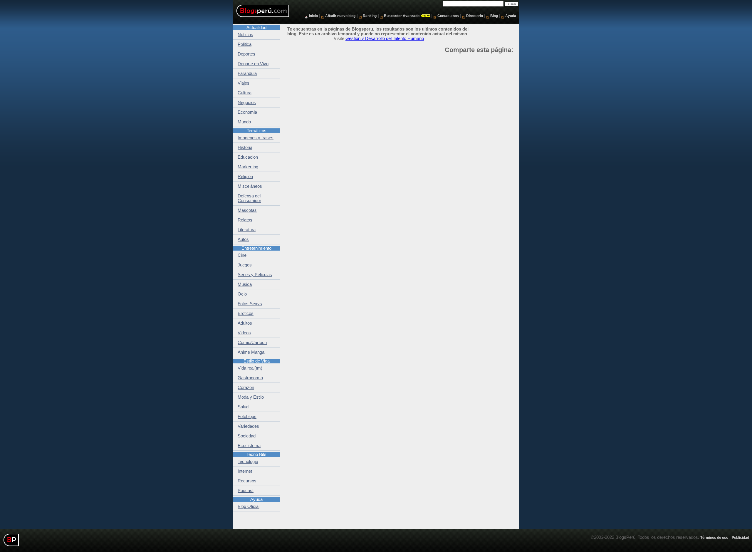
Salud (243, 407)
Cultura (244, 92)
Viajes (243, 83)
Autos (243, 239)
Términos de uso (714, 537)
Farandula (247, 73)
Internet (245, 471)
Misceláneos (250, 186)
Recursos (247, 481)
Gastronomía (250, 377)
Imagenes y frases (255, 137)
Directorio (474, 16)
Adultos (245, 323)
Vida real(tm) (250, 368)
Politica (244, 44)
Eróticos (246, 313)
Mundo (244, 122)
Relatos (245, 220)
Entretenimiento (256, 248)
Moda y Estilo (251, 397)
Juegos (245, 265)
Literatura (247, 229)
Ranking (370, 16)
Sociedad (247, 436)
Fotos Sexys (250, 303)
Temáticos (256, 130)
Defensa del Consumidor (249, 198)
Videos (244, 332)
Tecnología (248, 461)
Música (245, 284)
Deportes (246, 54)
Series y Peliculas (255, 274)
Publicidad (740, 537)
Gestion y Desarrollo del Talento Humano (384, 38)
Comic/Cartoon (252, 342)
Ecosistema (249, 445)
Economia (247, 112)
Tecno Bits (256, 454)
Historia (245, 147)
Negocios (247, 102)
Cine (242, 255)
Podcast (246, 490)
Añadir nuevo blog (340, 16)
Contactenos (448, 16)
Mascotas (247, 210)
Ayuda (510, 16)
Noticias (245, 34)
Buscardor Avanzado (401, 16)
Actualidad (256, 27)
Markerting (248, 167)
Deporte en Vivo (253, 63)
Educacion (248, 157)
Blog (494, 16)
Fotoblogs (247, 416)
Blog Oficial (248, 506)
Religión (245, 176)
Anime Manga (251, 352)
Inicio (313, 16)
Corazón (246, 387)
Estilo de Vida (257, 361)
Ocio (242, 294)
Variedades (248, 426)
